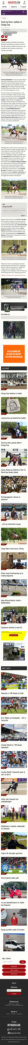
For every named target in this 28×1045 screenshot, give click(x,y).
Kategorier (14, 966)
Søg (23, 962)
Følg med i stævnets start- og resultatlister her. (13, 275)
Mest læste (14, 974)
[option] (14, 134)
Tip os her (8, 1013)
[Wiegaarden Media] (14, 1033)
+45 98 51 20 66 (7, 1005)
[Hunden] (14, 1025)
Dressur (3, 40)
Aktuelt (3, 544)
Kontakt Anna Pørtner (14, 635)
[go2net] (14, 1029)
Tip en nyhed (14, 970)
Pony (3, 898)
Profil (3, 849)
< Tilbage (3, 18)
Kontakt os (13, 1013)
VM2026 (3, 689)
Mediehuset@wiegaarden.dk (17, 1005)
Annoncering (19, 1013)
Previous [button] (3, 134)
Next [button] (25, 134)
